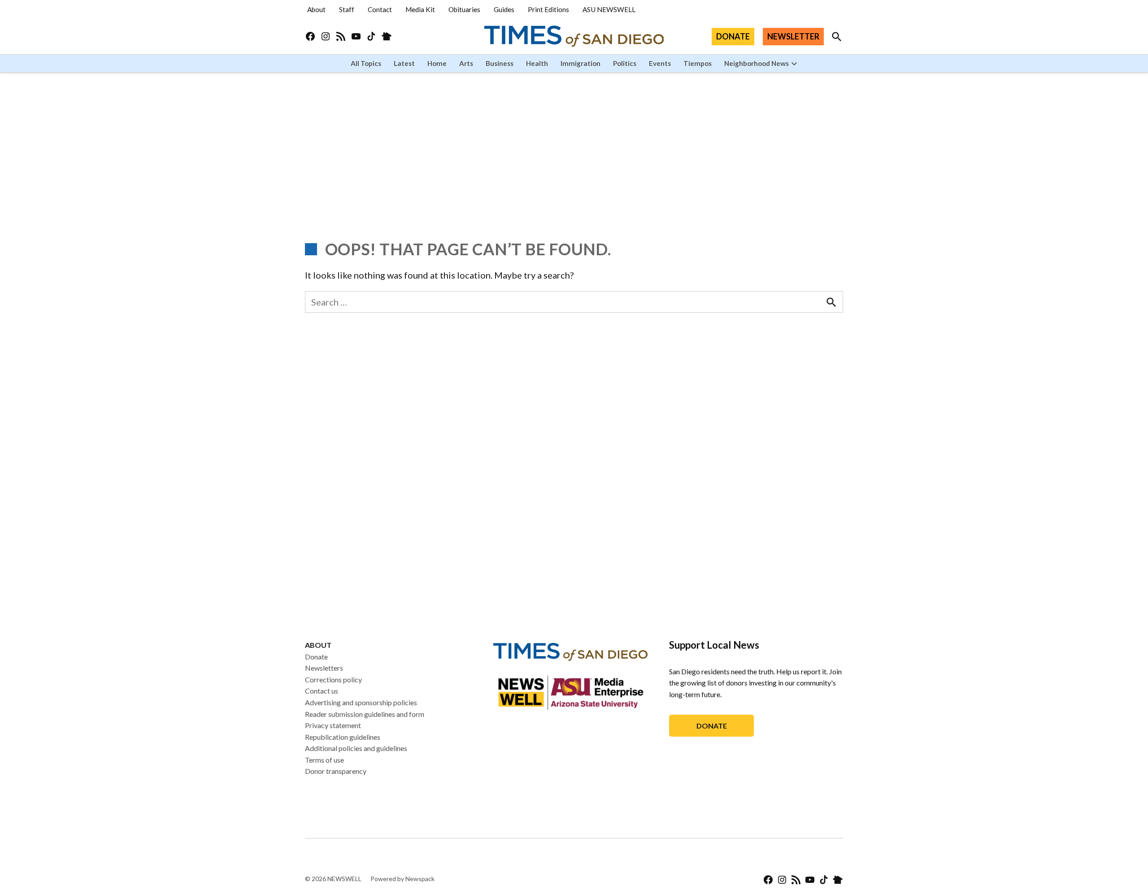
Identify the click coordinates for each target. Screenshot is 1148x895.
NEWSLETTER (793, 36)
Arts (466, 63)
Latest (404, 63)
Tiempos (697, 63)
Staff (346, 9)
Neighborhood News (756, 63)
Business (499, 63)
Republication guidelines (342, 737)
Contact (380, 9)
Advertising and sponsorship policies (361, 702)
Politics (624, 63)
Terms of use (324, 759)
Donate (316, 656)
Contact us (321, 690)
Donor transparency (335, 771)
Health (537, 63)
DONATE (733, 36)
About (316, 9)
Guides (504, 9)
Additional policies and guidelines (356, 748)
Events (660, 63)
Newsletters (324, 668)
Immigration (580, 63)
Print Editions (548, 9)
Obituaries (464, 9)
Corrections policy (333, 679)
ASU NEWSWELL (609, 9)
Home (437, 63)
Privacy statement (333, 725)
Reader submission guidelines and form (364, 714)
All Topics (366, 63)
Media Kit (420, 9)
